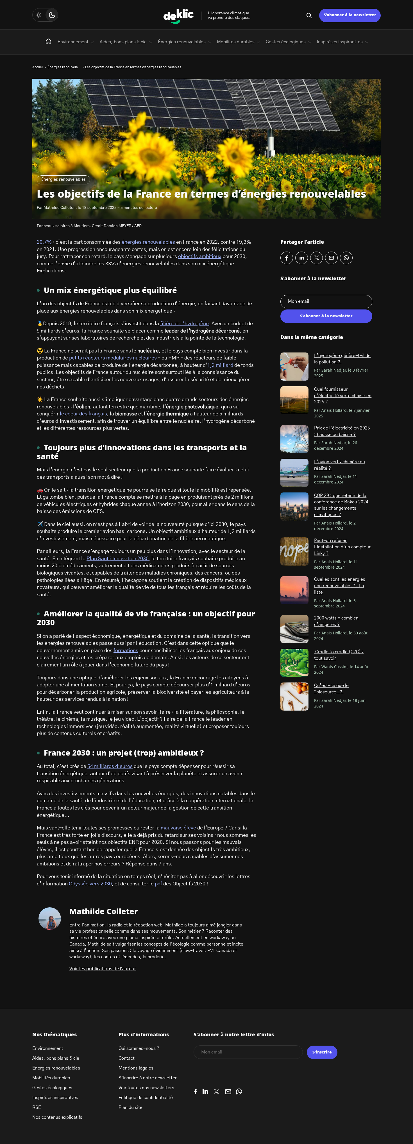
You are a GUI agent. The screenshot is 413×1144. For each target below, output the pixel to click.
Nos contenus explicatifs (57, 1117)
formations (126, 650)
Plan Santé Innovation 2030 (118, 558)
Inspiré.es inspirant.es (340, 42)
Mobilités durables (236, 42)
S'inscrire (322, 1052)
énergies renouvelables (148, 242)
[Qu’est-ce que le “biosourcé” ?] (294, 696)
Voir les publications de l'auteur (102, 969)
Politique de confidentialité (146, 1097)
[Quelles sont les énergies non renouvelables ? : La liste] (294, 590)
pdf (158, 884)
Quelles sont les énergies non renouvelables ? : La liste (339, 585)
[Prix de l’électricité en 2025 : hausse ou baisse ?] (294, 439)
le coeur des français (83, 414)
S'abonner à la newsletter (326, 316)
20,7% (44, 242)
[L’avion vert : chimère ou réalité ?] (294, 473)
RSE (36, 1107)
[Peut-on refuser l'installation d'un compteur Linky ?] (294, 551)
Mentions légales (136, 1068)
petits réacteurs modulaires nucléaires (113, 358)
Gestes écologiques (286, 42)
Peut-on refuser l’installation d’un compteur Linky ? (342, 546)
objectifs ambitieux (199, 256)
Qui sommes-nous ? (139, 1048)
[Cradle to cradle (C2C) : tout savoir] (294, 663)
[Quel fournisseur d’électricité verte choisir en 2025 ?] (294, 400)
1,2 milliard (220, 365)
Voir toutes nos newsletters (146, 1088)
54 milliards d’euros (110, 766)
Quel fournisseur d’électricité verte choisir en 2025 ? (342, 395)
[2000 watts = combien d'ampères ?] (294, 629)
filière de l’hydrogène (184, 323)
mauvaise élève (179, 828)
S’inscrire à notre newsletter (148, 1078)
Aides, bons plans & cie (123, 42)
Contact (127, 1058)
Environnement (73, 42)
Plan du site (130, 1107)
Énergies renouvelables (63, 180)
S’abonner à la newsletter (350, 15)
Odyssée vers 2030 (90, 884)
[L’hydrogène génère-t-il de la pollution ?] (294, 366)
